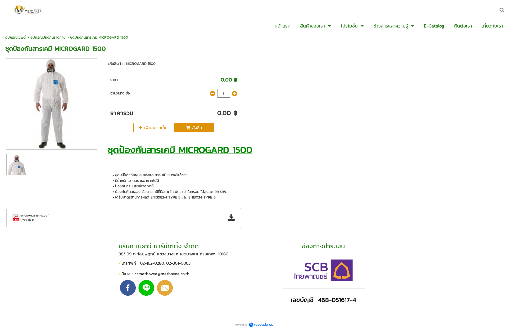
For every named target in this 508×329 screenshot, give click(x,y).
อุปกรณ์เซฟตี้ (15, 37)
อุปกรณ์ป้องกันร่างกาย (47, 37)
